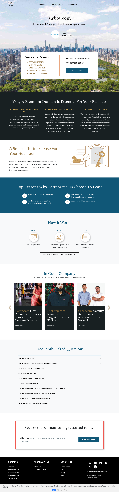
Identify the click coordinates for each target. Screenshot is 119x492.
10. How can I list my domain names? (33, 403)
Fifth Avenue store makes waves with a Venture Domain (28, 315)
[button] (10, 307)
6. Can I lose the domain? (28, 383)
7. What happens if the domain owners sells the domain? (42, 388)
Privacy (95, 478)
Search (11, 467)
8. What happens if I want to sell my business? (37, 393)
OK (54, 490)
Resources (65, 467)
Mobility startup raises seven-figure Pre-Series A (91, 315)
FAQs (63, 470)
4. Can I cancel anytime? (28, 373)
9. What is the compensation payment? (34, 398)
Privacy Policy (62, 490)
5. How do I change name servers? (32, 378)
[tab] (59, 358)
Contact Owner (77, 71)
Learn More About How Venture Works (59, 254)
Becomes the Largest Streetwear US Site (59, 315)
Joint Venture (40, 470)
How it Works (13, 478)
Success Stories (14, 473)
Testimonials (13, 470)
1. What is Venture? (26, 358)
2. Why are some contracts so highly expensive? (38, 363)
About (63, 475)
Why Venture (13, 475)
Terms (89, 478)
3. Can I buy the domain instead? (31, 368)
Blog (63, 473)
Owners (37, 467)
